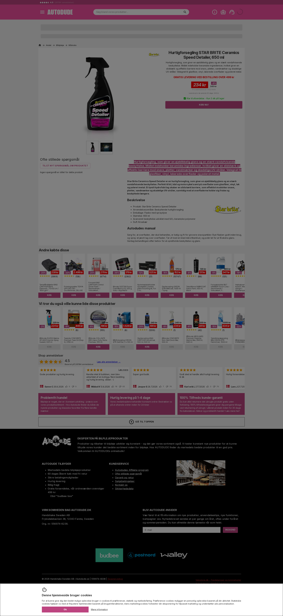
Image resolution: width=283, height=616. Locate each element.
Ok (65, 609)
